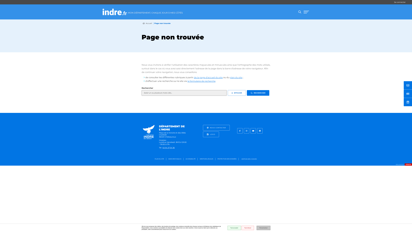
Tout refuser (247, 228)
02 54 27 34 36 (169, 148)
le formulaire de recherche (201, 81)
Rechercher (147, 88)
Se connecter (400, 2)
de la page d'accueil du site (208, 77)
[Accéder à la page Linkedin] (260, 131)
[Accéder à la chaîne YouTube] (253, 131)
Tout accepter (234, 228)
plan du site (236, 77)
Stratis (408, 164)
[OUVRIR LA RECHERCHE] (300, 12)
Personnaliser (263, 228)
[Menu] (306, 12)
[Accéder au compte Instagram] (246, 131)
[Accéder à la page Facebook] (240, 131)
